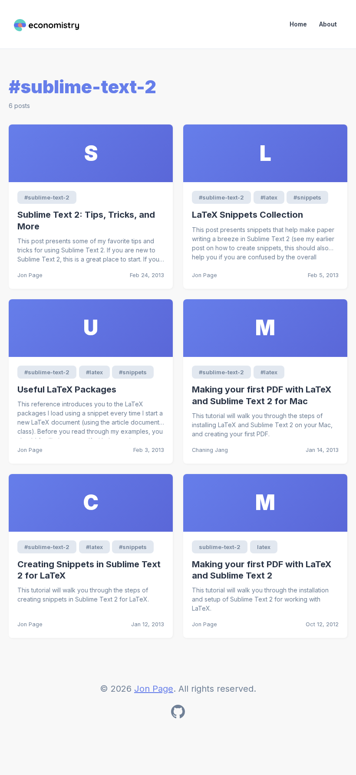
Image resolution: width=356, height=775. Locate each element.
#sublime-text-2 (46, 197)
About (328, 24)
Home (298, 24)
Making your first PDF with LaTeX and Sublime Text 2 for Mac (261, 395)
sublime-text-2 (220, 546)
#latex (268, 197)
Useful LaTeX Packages (66, 389)
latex (263, 546)
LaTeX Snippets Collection (247, 214)
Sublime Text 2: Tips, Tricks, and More (86, 220)
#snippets (307, 197)
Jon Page (153, 688)
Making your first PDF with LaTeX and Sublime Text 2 (261, 570)
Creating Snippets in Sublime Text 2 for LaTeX (89, 570)
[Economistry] (46, 24)
